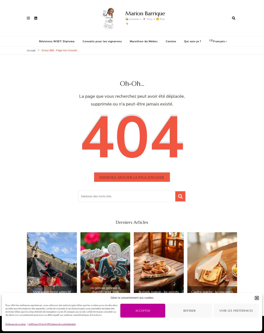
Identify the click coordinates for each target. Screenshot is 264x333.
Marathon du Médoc (144, 41)
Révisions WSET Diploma (57, 41)
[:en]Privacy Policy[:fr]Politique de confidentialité (52, 324)
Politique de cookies (15, 324)
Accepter (142, 310)
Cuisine (171, 41)
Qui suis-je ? (192, 41)
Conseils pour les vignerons (102, 41)
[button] (257, 298)
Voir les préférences (236, 310)
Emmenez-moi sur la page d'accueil (132, 177)
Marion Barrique (145, 13)
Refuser (189, 310)
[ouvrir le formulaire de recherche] (233, 18)
